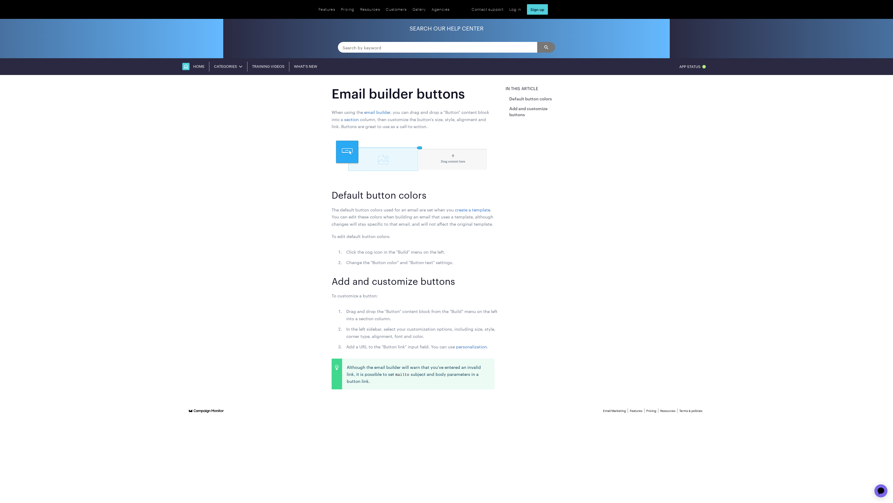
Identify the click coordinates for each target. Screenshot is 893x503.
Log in (515, 9)
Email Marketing (614, 410)
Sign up (537, 9)
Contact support (487, 9)
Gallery (419, 9)
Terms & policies (690, 410)
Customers (396, 9)
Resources (370, 9)
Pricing (347, 9)
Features (327, 9)
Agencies (441, 9)
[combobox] (437, 47)
